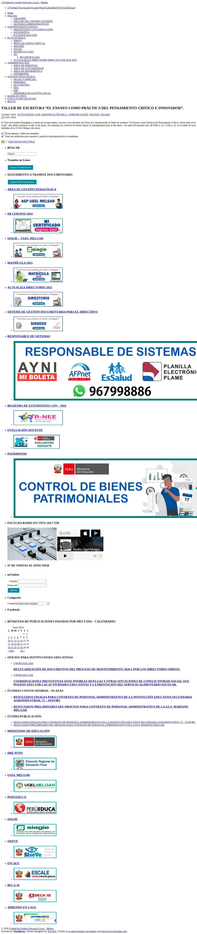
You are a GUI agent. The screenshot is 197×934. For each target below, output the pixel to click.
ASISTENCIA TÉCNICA (54, 114)
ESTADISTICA (22, 32)
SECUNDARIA (22, 85)
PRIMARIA (20, 82)
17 (9, 644)
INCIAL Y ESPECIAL (25, 79)
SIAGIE (18, 49)
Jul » (22, 651)
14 (21, 640)
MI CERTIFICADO (30, 57)
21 (21, 644)
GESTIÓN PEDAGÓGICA (21, 76)
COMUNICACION (78, 114)
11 (12, 640)
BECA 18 (13, 885)
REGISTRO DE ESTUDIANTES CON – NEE (36, 405)
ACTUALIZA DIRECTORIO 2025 (29, 287)
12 (15, 640)
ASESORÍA (20, 18)
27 (18, 647)
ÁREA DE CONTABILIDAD (29, 68)
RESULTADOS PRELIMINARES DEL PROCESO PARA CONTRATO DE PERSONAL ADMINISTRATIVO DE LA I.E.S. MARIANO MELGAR (89, 725)
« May (11, 651)
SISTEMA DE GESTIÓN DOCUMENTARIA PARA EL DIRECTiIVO (52, 311)
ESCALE (13, 863)
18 (12, 644)
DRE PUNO (15, 753)
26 (15, 647)
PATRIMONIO (21, 74)
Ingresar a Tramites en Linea (20, 167)
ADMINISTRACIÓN (18, 62)
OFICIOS (94, 114)
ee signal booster (76, 931)
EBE (16, 90)
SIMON (18, 40)
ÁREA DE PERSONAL (26, 65)
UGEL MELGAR (18, 775)
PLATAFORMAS (16, 38)
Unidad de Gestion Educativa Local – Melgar (31, 928)
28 (21, 647)
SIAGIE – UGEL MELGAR (25, 238)
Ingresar (13, 590)
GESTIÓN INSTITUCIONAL (22, 27)
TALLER (105, 114)
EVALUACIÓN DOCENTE (21, 98)
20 (18, 644)
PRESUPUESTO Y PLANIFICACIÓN (33, 29)
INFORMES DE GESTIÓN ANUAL (32, 93)
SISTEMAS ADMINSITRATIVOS (31, 24)
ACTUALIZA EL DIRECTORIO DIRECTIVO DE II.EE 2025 (45, 60)
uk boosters (91, 931)
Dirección (12, 15)
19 (15, 644)
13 (18, 640)
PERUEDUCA (16, 797)
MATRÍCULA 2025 (24, 51)
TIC (16, 54)
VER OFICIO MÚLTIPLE (21, 141)
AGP (37, 114)
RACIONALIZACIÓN (25, 35)
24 (9, 647)
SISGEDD (19, 46)
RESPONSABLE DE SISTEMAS (28, 336)
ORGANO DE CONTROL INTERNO (33, 21)
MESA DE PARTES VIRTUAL (30, 43)
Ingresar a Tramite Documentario (22, 182)
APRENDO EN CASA (21, 907)
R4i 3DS (52, 931)
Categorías (12, 603)
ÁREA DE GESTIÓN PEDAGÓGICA (31, 189)
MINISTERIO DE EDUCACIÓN (28, 731)
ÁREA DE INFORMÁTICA (28, 71)
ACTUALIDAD (25, 114)
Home (10, 13)
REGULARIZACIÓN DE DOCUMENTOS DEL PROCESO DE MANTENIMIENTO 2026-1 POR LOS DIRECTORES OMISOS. (97, 669)
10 (9, 640)
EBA (16, 87)
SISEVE (12, 841)
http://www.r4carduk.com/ (114, 931)
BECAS (11, 101)
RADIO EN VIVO (16, 96)
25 (12, 647)
